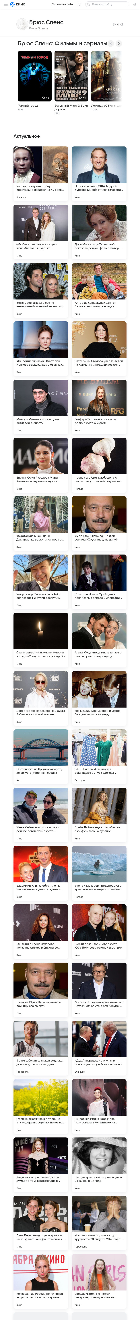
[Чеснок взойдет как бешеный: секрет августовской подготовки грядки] (99, 465)
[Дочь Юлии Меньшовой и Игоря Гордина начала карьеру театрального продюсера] (99, 698)
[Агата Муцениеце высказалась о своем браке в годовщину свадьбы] (99, 640)
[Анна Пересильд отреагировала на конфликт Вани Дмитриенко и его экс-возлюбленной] (40, 1223)
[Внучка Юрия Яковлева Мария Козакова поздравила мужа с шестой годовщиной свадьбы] (40, 465)
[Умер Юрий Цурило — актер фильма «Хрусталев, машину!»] (99, 523)
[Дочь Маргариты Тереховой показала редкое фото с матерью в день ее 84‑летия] (99, 232)
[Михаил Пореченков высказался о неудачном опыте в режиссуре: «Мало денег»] (99, 990)
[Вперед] (119, 43)
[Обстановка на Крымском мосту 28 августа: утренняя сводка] (40, 756)
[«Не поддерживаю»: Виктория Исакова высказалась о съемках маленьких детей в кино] (40, 348)
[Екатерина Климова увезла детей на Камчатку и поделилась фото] (99, 348)
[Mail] (12, 4)
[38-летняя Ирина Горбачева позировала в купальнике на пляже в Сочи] (99, 1106)
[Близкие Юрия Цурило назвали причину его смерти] (40, 990)
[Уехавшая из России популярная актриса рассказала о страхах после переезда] (40, 1281)
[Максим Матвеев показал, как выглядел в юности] (40, 407)
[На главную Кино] (20, 4)
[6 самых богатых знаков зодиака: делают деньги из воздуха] (40, 1048)
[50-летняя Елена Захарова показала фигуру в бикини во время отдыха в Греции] (40, 931)
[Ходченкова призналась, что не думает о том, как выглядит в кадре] (40, 1164)
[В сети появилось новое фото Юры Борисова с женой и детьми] (99, 931)
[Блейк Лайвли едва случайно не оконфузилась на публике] (99, 815)
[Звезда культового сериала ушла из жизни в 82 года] (99, 1164)
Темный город (28, 105)
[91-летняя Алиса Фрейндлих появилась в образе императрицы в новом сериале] (99, 582)
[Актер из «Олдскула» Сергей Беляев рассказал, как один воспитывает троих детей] (99, 290)
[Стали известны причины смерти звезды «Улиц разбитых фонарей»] (40, 640)
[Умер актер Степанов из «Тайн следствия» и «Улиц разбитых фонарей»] (40, 582)
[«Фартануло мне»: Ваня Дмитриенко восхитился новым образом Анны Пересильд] (40, 523)
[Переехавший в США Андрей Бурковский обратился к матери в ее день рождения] (99, 173)
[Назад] (111, 43)
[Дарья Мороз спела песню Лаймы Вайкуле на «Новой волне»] (40, 698)
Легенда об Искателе (106, 105)
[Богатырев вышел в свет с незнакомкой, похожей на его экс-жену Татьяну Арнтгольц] (40, 290)
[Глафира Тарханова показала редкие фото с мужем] (99, 407)
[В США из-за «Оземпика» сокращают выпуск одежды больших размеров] (99, 756)
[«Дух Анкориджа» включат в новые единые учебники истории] (99, 1048)
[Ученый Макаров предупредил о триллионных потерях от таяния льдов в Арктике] (99, 873)
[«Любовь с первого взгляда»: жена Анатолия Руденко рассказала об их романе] (40, 232)
